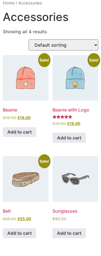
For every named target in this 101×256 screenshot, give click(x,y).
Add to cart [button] (19, 132)
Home (9, 3)
